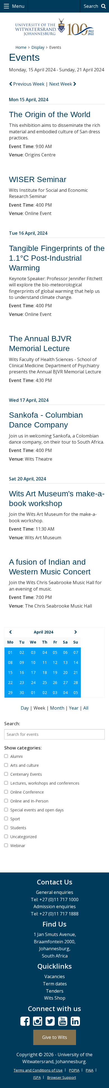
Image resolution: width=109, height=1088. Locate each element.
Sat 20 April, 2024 (27, 479)
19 (55, 672)
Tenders (54, 991)
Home (21, 47)
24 (33, 682)
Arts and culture (24, 765)
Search (91, 6)
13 (65, 662)
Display (37, 47)
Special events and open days (36, 810)
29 (10, 692)
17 (33, 672)
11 (44, 662)
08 (10, 662)
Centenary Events (25, 774)
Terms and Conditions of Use (38, 1070)
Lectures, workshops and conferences (44, 783)
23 (22, 682)
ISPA (37, 1077)
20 (65, 672)
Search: (12, 724)
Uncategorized (23, 836)
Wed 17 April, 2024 (28, 400)
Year (74, 708)
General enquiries (54, 892)
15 (10, 672)
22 (10, 682)
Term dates (55, 984)
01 (10, 652)
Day (25, 708)
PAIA (89, 1070)
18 (44, 672)
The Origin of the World (50, 114)
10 (33, 662)
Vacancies (54, 976)
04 (44, 652)
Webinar (17, 845)
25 (44, 682)
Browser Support (61, 1077)
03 (33, 652)
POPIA (74, 1070)
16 (22, 672)
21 (76, 672)
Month (57, 708)
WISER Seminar (37, 179)
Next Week (61, 84)
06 (65, 652)
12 (55, 662)
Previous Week (29, 84)
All (85, 708)
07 (76, 652)
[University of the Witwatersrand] (55, 27)
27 (65, 682)
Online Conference (26, 792)
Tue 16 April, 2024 (28, 233)
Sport (14, 818)
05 (55, 652)
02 (22, 652)
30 (22, 692)
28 (76, 682)
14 (76, 662)
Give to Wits (54, 1037)
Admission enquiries (55, 906)
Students (17, 827)
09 (22, 662)
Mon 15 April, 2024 (28, 99)
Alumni (16, 756)
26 (55, 682)
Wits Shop (54, 998)
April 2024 (43, 632)
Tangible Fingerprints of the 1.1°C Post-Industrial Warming (57, 258)
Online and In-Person (28, 801)
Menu (17, 6)
